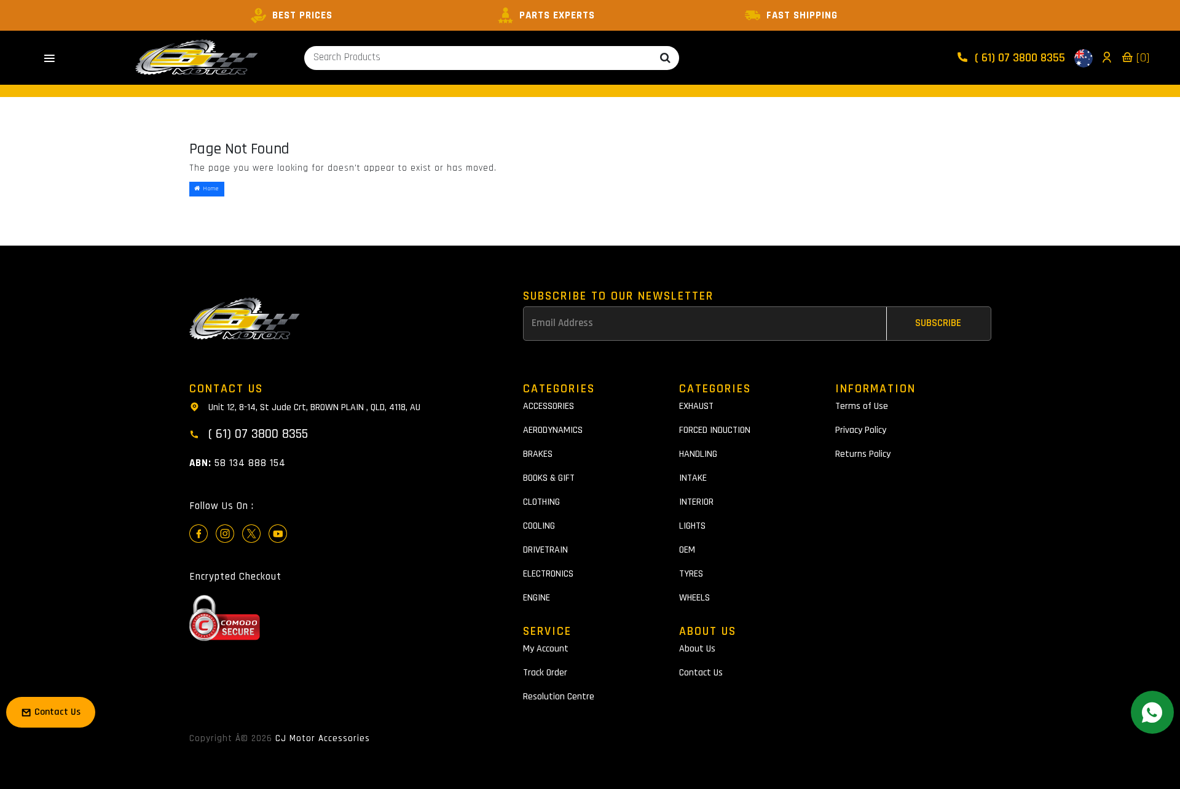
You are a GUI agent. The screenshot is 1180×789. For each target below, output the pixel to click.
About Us (697, 648)
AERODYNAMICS (553, 430)
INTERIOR (696, 502)
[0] (1141, 58)
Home (209, 188)
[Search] (665, 58)
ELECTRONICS (548, 573)
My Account (545, 648)
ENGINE (536, 597)
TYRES (691, 573)
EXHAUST (696, 406)
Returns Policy (863, 454)
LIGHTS (692, 525)
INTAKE (693, 478)
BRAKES (538, 454)
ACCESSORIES (548, 406)
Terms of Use (861, 406)
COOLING (539, 525)
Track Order (545, 672)
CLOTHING (541, 502)
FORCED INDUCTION (714, 430)
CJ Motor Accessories (322, 738)
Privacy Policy (860, 430)
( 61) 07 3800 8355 (1018, 58)
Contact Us (701, 672)
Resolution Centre (558, 696)
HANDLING (698, 454)
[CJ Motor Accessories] (196, 57)
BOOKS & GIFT (549, 478)
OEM (687, 549)
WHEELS (694, 597)
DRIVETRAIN (545, 549)
